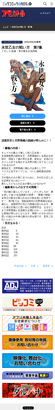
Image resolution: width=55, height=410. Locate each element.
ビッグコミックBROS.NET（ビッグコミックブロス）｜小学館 (17, 4)
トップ (5, 27)
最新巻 (46, 266)
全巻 (33, 266)
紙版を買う (26, 123)
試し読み (26, 116)
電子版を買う (26, 129)
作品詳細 (18, 266)
